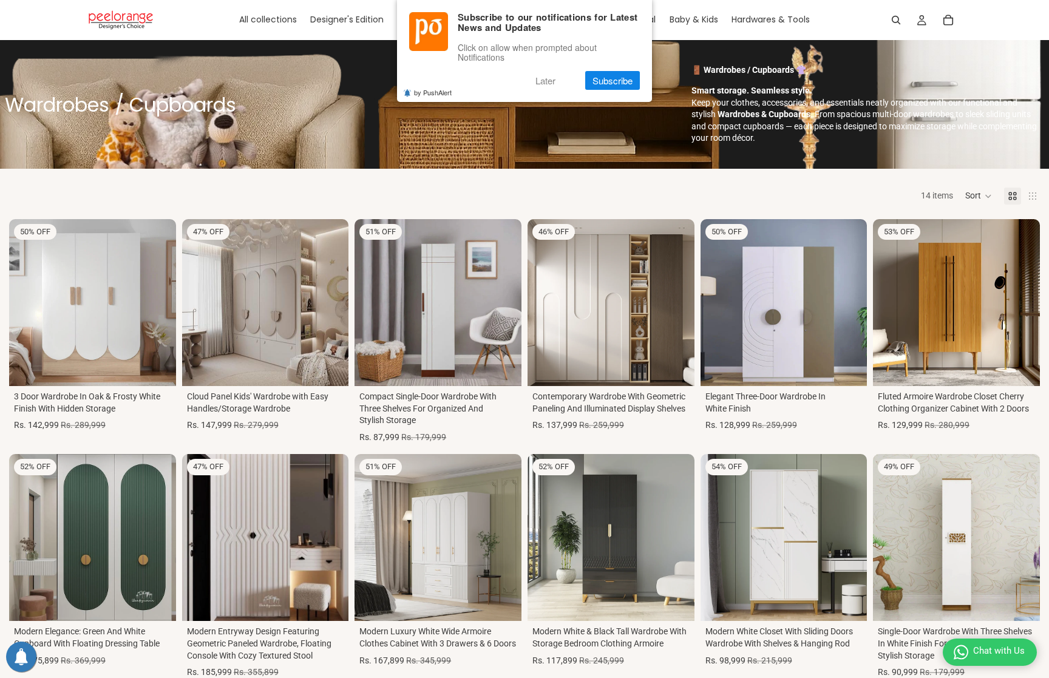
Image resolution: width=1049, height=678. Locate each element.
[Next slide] (158, 302)
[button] (978, 196)
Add (167, 366)
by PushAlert (433, 92)
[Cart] (948, 20)
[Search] (896, 20)
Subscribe (612, 80)
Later (545, 80)
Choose (686, 602)
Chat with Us (999, 650)
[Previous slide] (27, 302)
